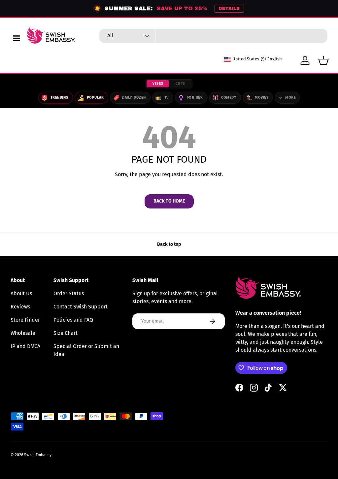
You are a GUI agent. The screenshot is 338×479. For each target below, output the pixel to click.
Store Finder (25, 320)
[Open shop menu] (16, 38)
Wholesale (23, 333)
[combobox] (213, 36)
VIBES (158, 84)
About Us (21, 293)
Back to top (169, 244)
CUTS (181, 84)
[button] (323, 60)
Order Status (68, 293)
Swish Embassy (37, 455)
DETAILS (229, 8)
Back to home (169, 201)
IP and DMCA (25, 346)
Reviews (20, 306)
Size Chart (65, 333)
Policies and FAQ (73, 320)
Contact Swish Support (80, 306)
